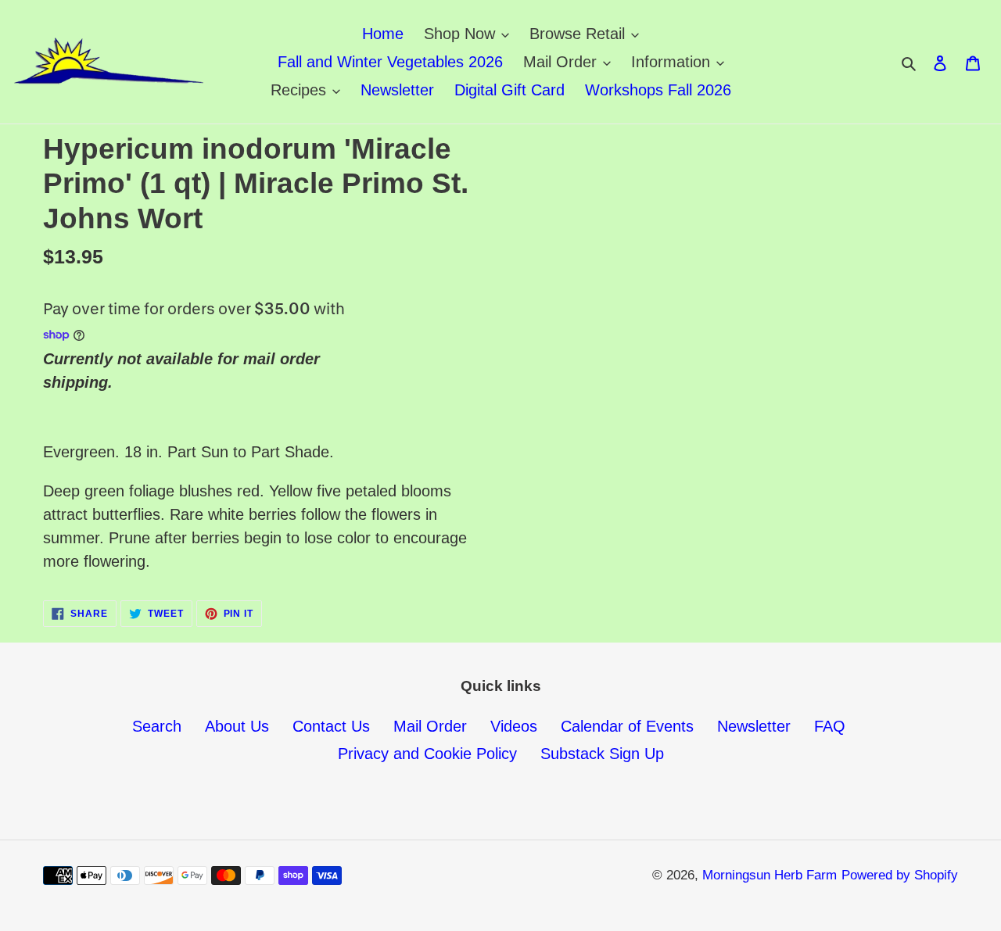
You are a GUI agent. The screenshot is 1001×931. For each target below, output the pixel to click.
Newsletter (754, 726)
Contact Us (331, 726)
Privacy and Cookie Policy (427, 753)
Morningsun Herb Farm (769, 875)
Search (156, 726)
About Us (237, 726)
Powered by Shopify (899, 875)
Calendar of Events (627, 726)
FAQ (829, 726)
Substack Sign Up (602, 753)
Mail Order (430, 726)
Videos (513, 726)
